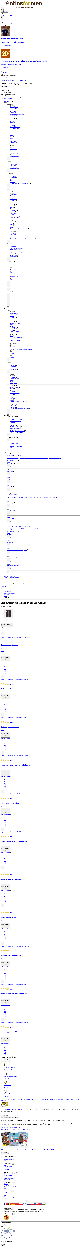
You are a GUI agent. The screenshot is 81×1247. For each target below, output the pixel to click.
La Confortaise (7, 1169)
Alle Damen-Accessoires (16, 448)
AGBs (5, 1195)
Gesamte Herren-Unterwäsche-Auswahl (20, 183)
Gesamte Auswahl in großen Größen (19, 229)
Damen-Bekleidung (15, 340)
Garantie (6, 1188)
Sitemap (6, 1192)
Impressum (3, 1242)
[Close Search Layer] (2, 17)
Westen (5, 596)
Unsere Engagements (9, 1176)
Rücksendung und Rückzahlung (12, 1186)
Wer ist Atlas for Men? (9, 1174)
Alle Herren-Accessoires (16, 432)
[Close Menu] (8, 307)
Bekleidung (7, 594)
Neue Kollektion (8, 101)
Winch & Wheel (8, 1168)
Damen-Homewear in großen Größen (19, 408)
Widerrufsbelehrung (9, 1197)
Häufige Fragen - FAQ (9, 1159)
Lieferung (6, 1185)
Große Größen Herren (9, 593)
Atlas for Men (7, 1165)
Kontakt (6, 1158)
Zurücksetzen (4, 11)
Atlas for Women (8, 1166)
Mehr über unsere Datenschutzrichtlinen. (11, 1127)
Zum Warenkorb (5, 586)
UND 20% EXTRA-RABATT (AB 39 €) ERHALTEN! (15, 1109)
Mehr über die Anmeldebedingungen (11, 88)
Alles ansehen (13, 256)
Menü (2, 8)
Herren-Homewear (15, 168)
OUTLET (6, 451)
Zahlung (6, 1184)
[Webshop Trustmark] (6, 1219)
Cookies (6, 1198)
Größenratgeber (8, 1161)
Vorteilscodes (7, 1179)
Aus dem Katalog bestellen (10, 576)
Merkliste (6, 574)
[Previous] (2, 19)
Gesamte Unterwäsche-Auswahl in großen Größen (22, 239)
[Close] (1, 588)
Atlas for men (7, 591)
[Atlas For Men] (23, 8)
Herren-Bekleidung (15, 142)
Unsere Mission (8, 1175)
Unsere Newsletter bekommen (11, 577)
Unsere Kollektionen (9, 1178)
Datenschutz (7, 1194)
